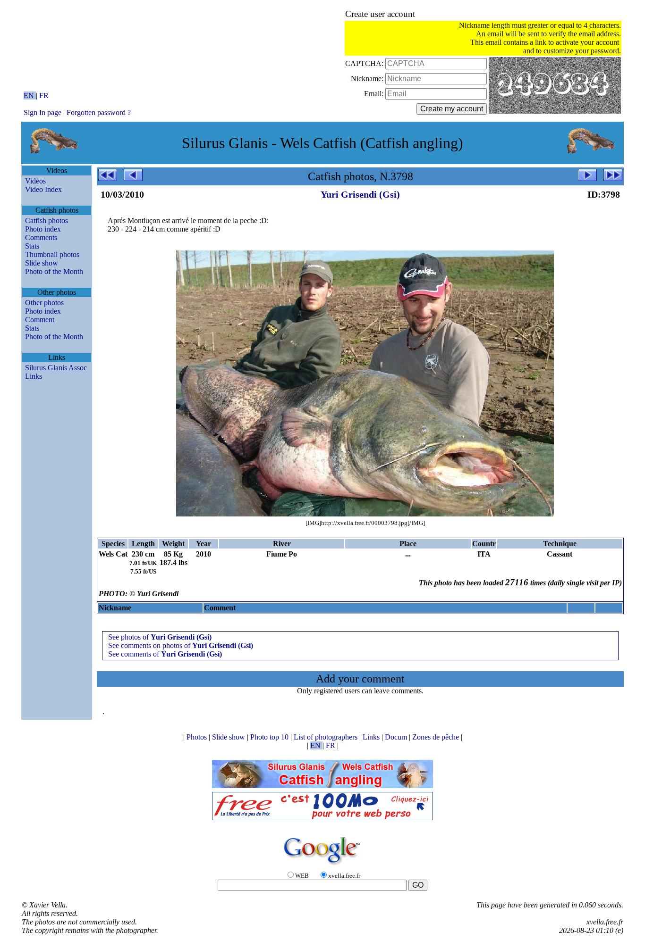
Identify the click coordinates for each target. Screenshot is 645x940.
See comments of (165, 654)
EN (30, 96)
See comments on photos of (180, 645)
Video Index (43, 189)
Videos (35, 181)
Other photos (44, 303)
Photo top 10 (270, 737)
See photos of (160, 637)
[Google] (322, 866)
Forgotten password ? (99, 112)
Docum (397, 737)
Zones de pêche (436, 737)
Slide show (41, 263)
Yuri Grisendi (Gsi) (360, 194)
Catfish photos (46, 220)
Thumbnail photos (52, 254)
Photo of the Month (54, 271)
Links (33, 376)
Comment (39, 320)
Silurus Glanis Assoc (56, 368)
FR (44, 96)
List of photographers (326, 737)
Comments (41, 237)
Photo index (43, 229)
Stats (32, 246)
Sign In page (42, 112)
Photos (198, 737)
